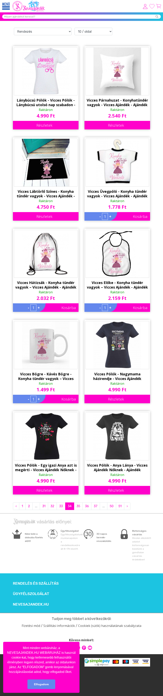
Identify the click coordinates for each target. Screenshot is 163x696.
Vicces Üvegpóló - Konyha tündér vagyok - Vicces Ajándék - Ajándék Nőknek (117, 194)
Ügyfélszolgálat (31, 594)
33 (61, 506)
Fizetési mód (31, 626)
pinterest (84, 648)
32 (52, 506)
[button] (73, 672)
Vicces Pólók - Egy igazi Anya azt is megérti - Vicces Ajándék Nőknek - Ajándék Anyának (46, 467)
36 (87, 506)
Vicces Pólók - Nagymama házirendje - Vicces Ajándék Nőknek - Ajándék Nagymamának (117, 376)
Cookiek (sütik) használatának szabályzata (109, 626)
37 (95, 506)
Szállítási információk (59, 626)
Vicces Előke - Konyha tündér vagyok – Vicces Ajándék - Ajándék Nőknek (117, 285)
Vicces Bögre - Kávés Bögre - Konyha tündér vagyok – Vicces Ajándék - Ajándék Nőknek (46, 376)
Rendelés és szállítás (36, 583)
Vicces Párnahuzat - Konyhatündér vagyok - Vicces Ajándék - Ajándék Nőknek (117, 102)
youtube (90, 648)
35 (78, 506)
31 (44, 506)
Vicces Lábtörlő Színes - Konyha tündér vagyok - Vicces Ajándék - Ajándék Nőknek (46, 194)
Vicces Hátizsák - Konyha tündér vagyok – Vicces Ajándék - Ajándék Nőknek (45, 285)
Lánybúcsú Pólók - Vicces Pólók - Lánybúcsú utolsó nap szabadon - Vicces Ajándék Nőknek (45, 102)
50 (112, 506)
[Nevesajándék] (29, 2)
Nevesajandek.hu (31, 604)
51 (120, 506)
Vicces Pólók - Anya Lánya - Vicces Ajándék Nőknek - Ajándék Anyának (117, 467)
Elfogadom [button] (41, 684)
